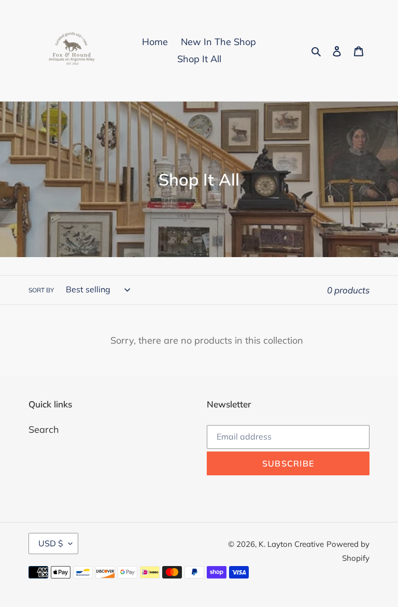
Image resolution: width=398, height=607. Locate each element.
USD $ (50, 543)
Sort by (41, 290)
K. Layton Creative (291, 544)
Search (44, 429)
